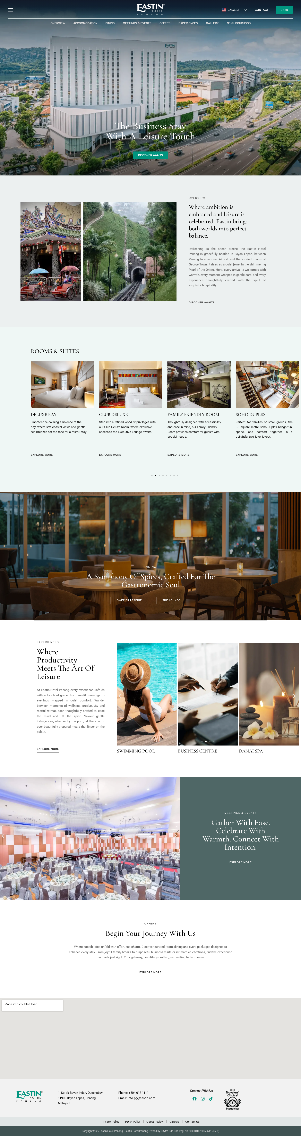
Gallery (212, 23)
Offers (165, 23)
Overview (58, 23)
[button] (31, 408)
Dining (110, 23)
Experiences (188, 23)
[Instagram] (203, 1099)
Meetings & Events (137, 23)
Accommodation (85, 23)
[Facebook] (194, 1099)
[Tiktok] (211, 1099)
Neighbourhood (239, 23)
